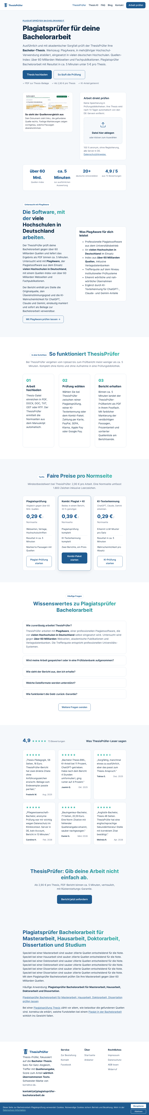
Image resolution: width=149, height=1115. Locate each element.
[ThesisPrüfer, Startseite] (13, 5)
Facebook (66, 1064)
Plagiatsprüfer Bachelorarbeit (43, 20)
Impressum (113, 1055)
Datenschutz (114, 1059)
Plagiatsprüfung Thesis (47, 1007)
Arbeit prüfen (136, 5)
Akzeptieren (138, 1106)
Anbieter (88, 1059)
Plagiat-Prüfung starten (39, 561)
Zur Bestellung (68, 1055)
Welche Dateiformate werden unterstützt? (50, 682)
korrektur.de (29, 1084)
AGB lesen (113, 1064)
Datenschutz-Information (14, 1110)
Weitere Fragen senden (74, 707)
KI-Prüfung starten (110, 561)
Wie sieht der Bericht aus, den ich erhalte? (50, 671)
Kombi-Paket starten (74, 558)
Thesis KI (93, 5)
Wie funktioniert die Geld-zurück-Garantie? (51, 694)
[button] (103, 130)
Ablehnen (138, 1111)
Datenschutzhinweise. (95, 154)
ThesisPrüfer (79, 5)
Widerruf (112, 1069)
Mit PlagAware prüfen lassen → (43, 319)
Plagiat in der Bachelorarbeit (105, 1011)
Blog (110, 5)
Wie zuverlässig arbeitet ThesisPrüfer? (49, 625)
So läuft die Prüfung (69, 74)
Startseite (89, 1055)
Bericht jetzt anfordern (74, 899)
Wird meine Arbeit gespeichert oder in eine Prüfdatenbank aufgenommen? (70, 660)
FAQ (103, 5)
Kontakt (119, 5)
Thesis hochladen (37, 74)
